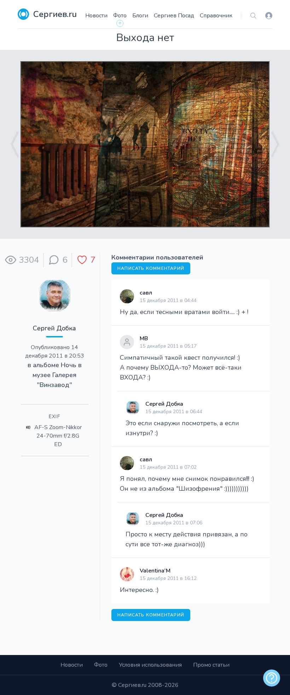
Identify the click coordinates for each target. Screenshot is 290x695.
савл (146, 293)
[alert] (271, 678)
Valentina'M (155, 571)
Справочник (216, 15)
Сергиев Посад (174, 15)
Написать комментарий (150, 268)
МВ (144, 338)
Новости (96, 15)
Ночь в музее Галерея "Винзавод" (57, 375)
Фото (120, 15)
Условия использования (150, 665)
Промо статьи (211, 665)
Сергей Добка (54, 328)
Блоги (140, 15)
